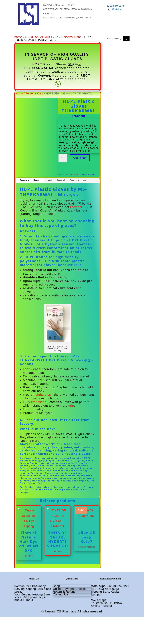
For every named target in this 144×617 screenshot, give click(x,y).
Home (19, 93)
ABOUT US (48, 13)
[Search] (126, 38)
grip (71, 405)
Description (29, 180)
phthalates (42, 394)
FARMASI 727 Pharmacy (54, 5)
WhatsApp (117, 9)
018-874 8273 (117, 6)
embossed (38, 402)
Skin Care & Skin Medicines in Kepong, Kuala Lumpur (67, 18)
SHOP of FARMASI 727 (41, 37)
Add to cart (80, 157)
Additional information (67, 180)
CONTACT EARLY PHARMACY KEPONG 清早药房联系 (67, 9)
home (18, 37)
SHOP (71, 5)
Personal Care (71, 37)
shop (76, 487)
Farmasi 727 (79, 207)
